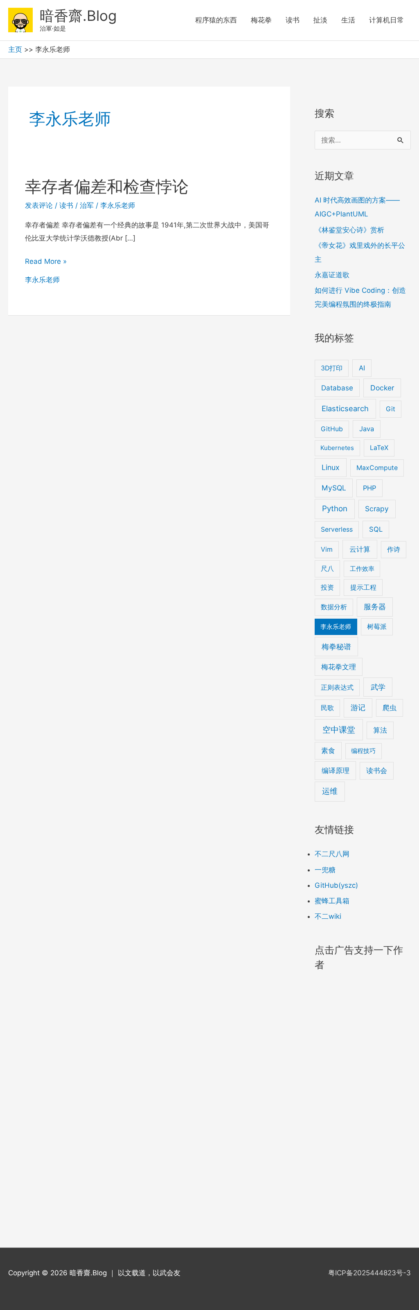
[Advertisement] (149, 373)
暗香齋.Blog (78, 15)
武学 (378, 687)
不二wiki (328, 916)
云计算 (359, 549)
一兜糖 (325, 870)
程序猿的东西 (216, 20)
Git (390, 409)
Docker (382, 387)
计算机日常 (386, 20)
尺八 (327, 569)
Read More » (46, 262)
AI (362, 368)
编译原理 (335, 770)
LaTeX (379, 448)
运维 (330, 791)
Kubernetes (337, 448)
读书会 (376, 770)
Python (334, 508)
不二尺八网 (332, 854)
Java (366, 429)
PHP (369, 488)
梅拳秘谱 (336, 646)
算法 (380, 730)
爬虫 (389, 708)
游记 (358, 707)
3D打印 (331, 368)
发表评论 (39, 205)
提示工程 (363, 587)
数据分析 (334, 607)
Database (337, 387)
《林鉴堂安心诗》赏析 (349, 230)
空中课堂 (338, 730)
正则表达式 (337, 687)
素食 (328, 750)
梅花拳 (261, 20)
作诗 (393, 549)
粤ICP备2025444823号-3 (369, 1273)
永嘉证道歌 (332, 275)
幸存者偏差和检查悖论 (107, 186)
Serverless (337, 529)
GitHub (332, 429)
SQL (376, 529)
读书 (293, 20)
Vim (327, 549)
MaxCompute (377, 468)
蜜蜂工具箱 (332, 901)
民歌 (327, 708)
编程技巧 (363, 751)
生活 (348, 20)
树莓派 (377, 626)
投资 (327, 587)
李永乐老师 (117, 205)
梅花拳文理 (338, 666)
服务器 (375, 606)
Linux (331, 467)
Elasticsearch (345, 408)
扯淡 (320, 20)
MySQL (334, 487)
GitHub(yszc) (336, 885)
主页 (15, 49)
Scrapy (377, 508)
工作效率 (362, 569)
